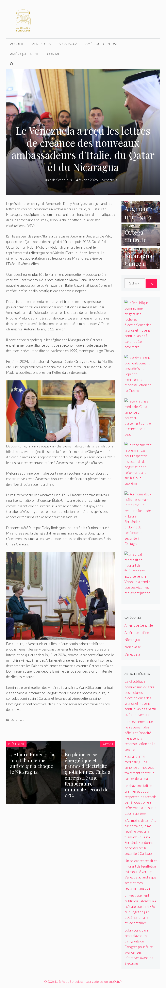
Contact (54, 54)
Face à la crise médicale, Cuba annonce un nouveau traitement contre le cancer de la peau (139, 767)
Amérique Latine (24, 54)
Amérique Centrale (102, 44)
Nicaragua (68, 44)
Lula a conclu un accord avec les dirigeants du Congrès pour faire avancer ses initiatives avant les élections (139, 946)
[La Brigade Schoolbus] (23, 19)
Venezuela (41, 44)
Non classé (133, 647)
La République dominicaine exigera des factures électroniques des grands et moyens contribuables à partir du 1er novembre (140, 698)
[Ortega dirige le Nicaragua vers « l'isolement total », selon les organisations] (140, 243)
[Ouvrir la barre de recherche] (11, 64)
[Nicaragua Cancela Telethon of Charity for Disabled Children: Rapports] (140, 266)
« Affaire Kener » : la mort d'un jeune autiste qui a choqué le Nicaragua (32, 763)
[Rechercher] (151, 283)
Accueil (17, 44)
